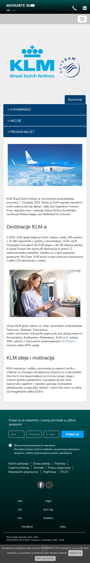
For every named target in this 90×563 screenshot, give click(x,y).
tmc (20, 518)
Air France (67, 341)
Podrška (60, 463)
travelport (27, 526)
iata (20, 500)
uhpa (63, 526)
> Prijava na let (21, 132)
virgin (48, 500)
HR (8, 10)
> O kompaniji (19, 109)
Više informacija (45, 558)
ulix (20, 509)
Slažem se (75, 553)
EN (13, 10)
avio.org (48, 509)
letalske (48, 518)
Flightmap (49, 471)
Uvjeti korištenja (18, 467)
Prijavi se (72, 434)
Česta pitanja (41, 463)
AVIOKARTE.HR (14, 540)
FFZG (64, 471)
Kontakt (39, 467)
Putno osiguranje (59, 467)
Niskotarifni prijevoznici (23, 471)
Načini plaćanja (18, 463)
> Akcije (14, 120)
